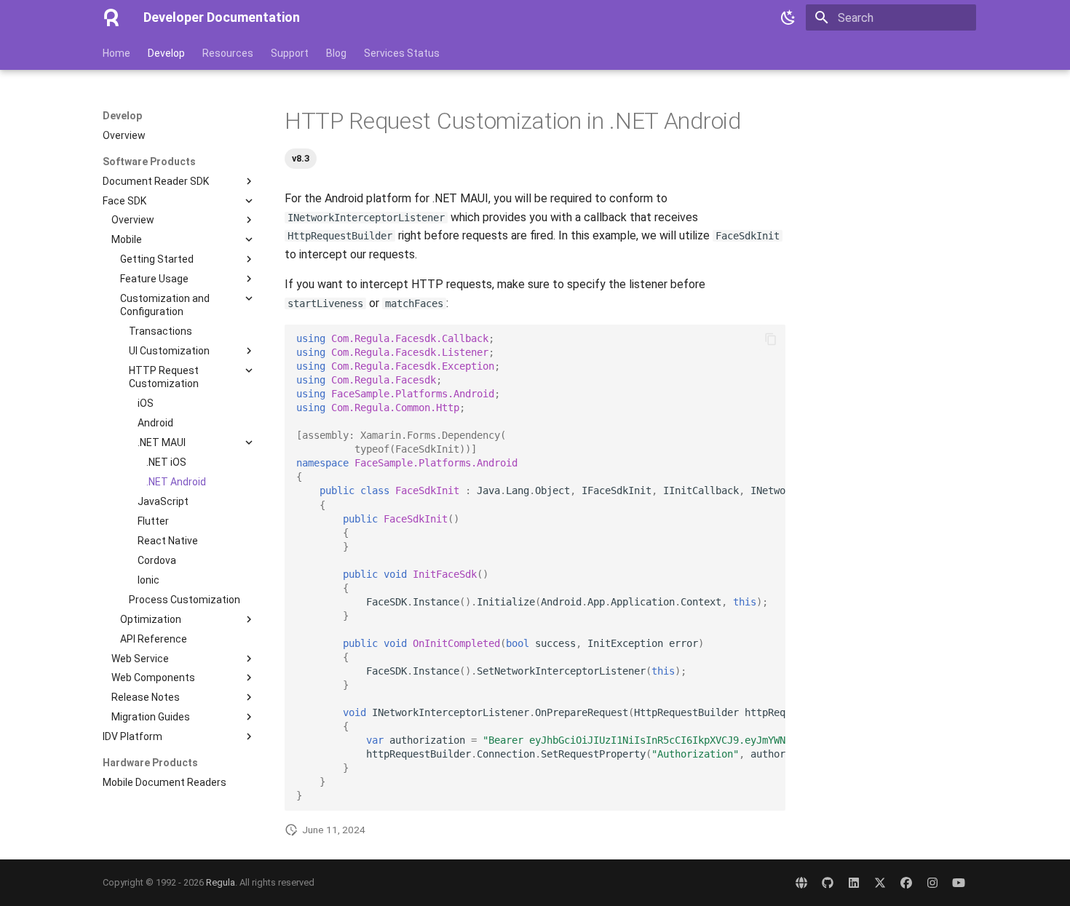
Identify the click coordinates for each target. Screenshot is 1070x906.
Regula (220, 882)
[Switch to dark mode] (788, 17)
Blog (336, 53)
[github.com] (827, 882)
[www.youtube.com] (958, 882)
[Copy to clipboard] (771, 339)
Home (116, 53)
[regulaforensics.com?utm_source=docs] (801, 882)
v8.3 (300, 158)
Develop (166, 53)
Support (290, 53)
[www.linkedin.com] (853, 882)
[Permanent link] (277, 121)
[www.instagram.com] (932, 882)
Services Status (402, 53)
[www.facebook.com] (906, 882)
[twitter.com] (880, 882)
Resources (227, 53)
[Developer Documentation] (111, 17)
